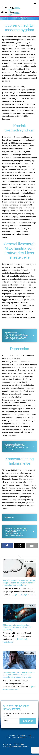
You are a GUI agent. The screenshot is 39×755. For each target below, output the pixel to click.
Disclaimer (7, 744)
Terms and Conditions (12, 747)
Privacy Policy (19, 744)
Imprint (25, 747)
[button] (7, 545)
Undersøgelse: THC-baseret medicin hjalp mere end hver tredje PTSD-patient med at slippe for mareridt (19, 674)
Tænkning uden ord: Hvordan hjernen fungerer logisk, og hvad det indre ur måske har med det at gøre (19, 582)
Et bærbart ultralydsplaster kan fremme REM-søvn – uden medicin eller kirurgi (18, 627)
